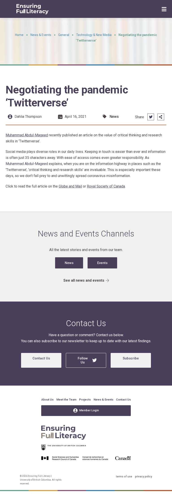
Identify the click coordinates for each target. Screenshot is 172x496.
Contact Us (41, 358)
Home (19, 35)
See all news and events (83, 280)
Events (102, 263)
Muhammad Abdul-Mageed (27, 164)
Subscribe (131, 358)
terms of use (124, 476)
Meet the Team (66, 399)
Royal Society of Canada (106, 186)
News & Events (40, 35)
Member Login (89, 410)
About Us (47, 399)
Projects (85, 399)
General (63, 35)
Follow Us (83, 360)
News (69, 263)
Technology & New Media (94, 35)
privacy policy (143, 476)
